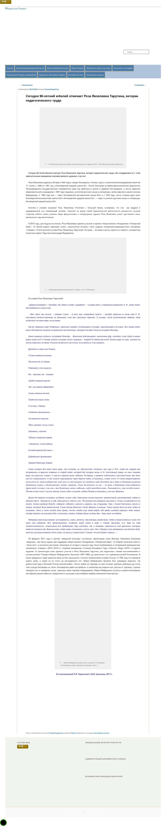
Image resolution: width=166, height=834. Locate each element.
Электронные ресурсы (95, 75)
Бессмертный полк (75, 75)
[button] (3, 822)
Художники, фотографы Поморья (52, 75)
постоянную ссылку (101, 733)
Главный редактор (51, 89)
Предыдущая (26, 85)
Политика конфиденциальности (71, 812)
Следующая (140, 85)
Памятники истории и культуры (98, 68)
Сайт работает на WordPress (96, 812)
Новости (74, 733)
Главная (10, 68)
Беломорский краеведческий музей (30, 68)
